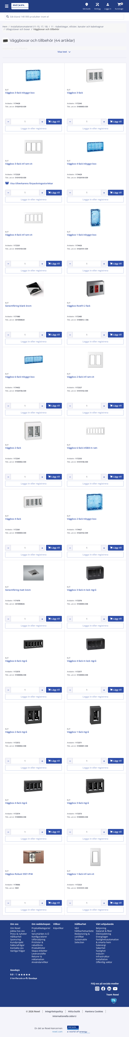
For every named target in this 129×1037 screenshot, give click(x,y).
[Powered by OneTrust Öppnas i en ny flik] (98, 171)
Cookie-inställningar (35, 149)
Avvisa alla (71, 162)
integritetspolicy (31, 110)
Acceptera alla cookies (95, 162)
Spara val (32, 162)
